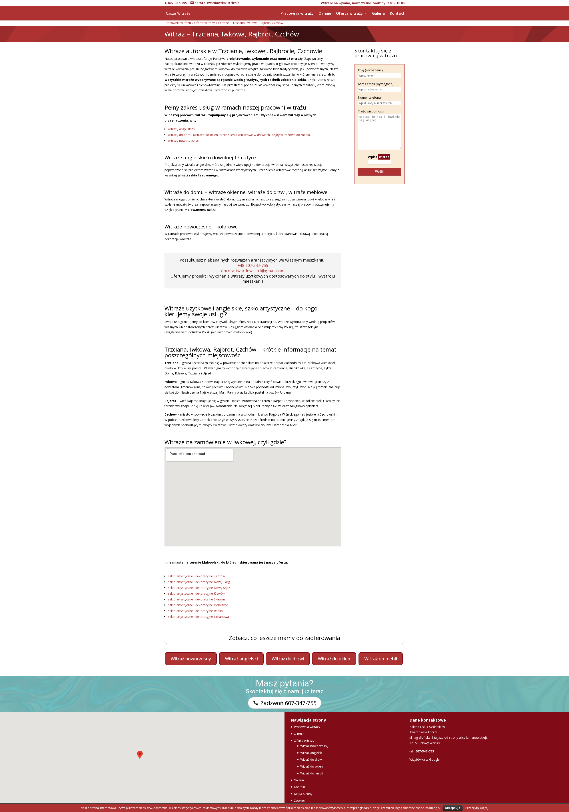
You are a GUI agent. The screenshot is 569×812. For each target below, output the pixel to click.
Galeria (378, 14)
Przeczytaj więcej (476, 808)
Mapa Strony (303, 794)
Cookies (299, 800)
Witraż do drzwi (288, 659)
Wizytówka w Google (424, 759)
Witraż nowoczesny (191, 659)
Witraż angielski (241, 659)
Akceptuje (452, 808)
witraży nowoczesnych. (184, 140)
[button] (140, 757)
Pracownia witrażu (177, 23)
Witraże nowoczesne (187, 226)
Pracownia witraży (297, 14)
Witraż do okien (334, 659)
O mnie (325, 14)
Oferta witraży (349, 14)
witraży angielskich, (182, 129)
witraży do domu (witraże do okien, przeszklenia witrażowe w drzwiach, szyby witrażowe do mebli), (239, 135)
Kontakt (397, 14)
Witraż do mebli (380, 659)
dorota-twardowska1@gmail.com (252, 270)
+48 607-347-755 (253, 265)
